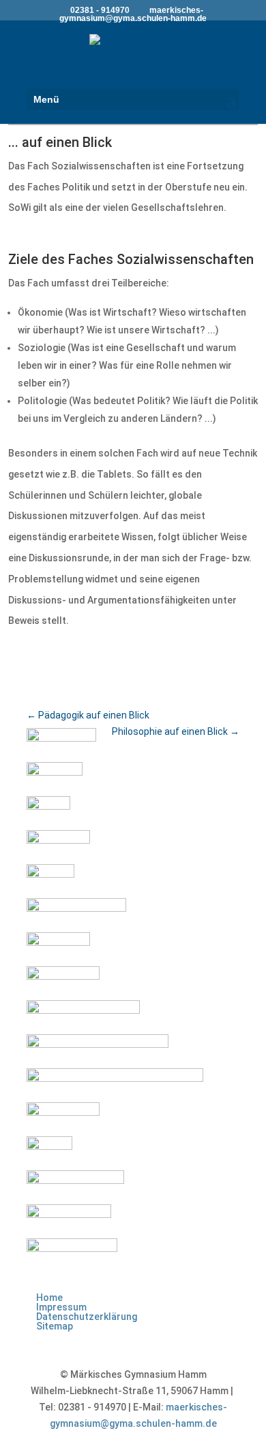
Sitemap (54, 1326)
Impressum (61, 1307)
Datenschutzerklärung (86, 1316)
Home (49, 1297)
